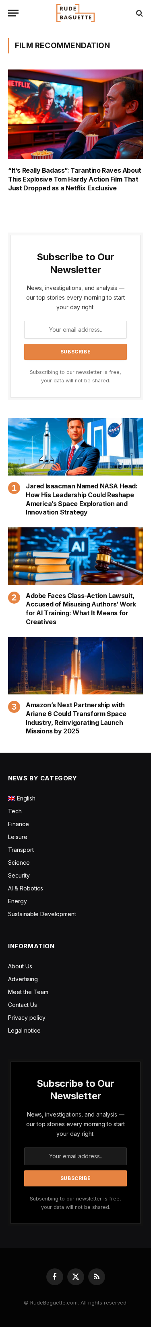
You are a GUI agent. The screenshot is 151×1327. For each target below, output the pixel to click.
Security (19, 875)
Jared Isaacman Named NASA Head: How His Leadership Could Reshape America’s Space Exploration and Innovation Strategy (82, 499)
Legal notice (24, 1030)
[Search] (138, 13)
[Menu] (13, 13)
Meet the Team (28, 991)
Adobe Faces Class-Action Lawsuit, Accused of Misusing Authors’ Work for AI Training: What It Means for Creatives (81, 609)
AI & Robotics (25, 888)
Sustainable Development (42, 914)
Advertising (23, 979)
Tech (15, 811)
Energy (17, 901)
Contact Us (22, 1004)
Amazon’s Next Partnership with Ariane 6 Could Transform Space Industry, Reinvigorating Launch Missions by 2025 (76, 718)
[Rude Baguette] (75, 13)
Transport (21, 849)
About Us (20, 966)
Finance (18, 824)
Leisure (17, 836)
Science (19, 862)
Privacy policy (27, 1017)
